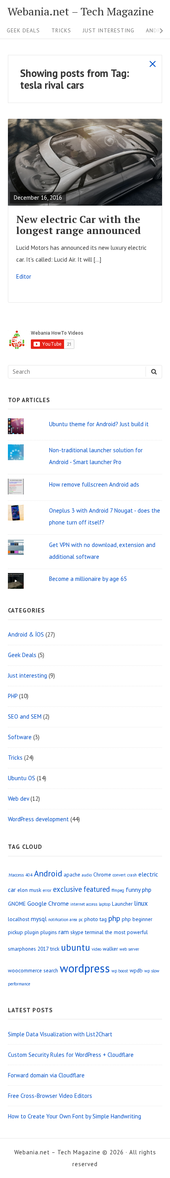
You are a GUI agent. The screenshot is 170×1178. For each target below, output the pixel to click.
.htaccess (16, 875)
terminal (94, 932)
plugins (48, 932)
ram (64, 932)
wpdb (136, 970)
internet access (83, 904)
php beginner (137, 919)
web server (129, 949)
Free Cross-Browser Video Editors (50, 1095)
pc (81, 919)
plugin (32, 932)
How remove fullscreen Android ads (94, 484)
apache (72, 874)
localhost (18, 919)
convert (119, 875)
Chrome (102, 874)
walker (110, 948)
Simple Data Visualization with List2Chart (60, 1034)
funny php (138, 889)
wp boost (119, 971)
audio (87, 875)
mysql (39, 919)
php (114, 918)
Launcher (122, 903)
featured (96, 889)
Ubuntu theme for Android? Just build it (99, 424)
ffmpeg (117, 890)
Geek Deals (23, 30)
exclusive (67, 889)
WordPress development (38, 819)
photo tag (95, 919)
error (47, 890)
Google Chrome (48, 903)
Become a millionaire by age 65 (88, 578)
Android (48, 873)
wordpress (85, 968)
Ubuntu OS (21, 778)
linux (141, 903)
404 (28, 875)
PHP (12, 696)
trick (54, 948)
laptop (104, 904)
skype (76, 932)
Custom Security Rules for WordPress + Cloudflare (71, 1054)
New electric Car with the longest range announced (78, 225)
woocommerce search (33, 970)
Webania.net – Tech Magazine (81, 11)
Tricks (61, 30)
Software (20, 737)
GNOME (17, 903)
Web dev (18, 798)
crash (132, 875)
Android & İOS (26, 634)
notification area (62, 919)
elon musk (29, 889)
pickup (15, 932)
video (96, 949)
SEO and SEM (25, 716)
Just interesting (108, 30)
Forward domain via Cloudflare (46, 1075)
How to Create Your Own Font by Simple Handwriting (74, 1116)
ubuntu (75, 947)
